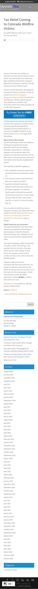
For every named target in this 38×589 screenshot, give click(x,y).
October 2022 (8, 452)
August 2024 (8, 404)
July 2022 (7, 462)
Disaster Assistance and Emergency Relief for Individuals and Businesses (18, 215)
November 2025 (9, 381)
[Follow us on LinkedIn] (27, 580)
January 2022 (8, 481)
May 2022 (7, 468)
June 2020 (7, 542)
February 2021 (9, 517)
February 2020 (9, 555)
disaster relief (18, 134)
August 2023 (8, 420)
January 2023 (8, 442)
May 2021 (7, 507)
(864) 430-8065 (11, 2)
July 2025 (7, 384)
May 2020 (7, 546)
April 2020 (7, 549)
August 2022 (8, 458)
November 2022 (9, 449)
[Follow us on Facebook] (7, 580)
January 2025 (8, 397)
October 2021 (8, 491)
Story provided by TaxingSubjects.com (18, 294)
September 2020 (9, 533)
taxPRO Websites (24, 586)
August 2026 (8, 371)
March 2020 (8, 552)
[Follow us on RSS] (22, 580)
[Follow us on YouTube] (32, 580)
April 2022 (7, 471)
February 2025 (9, 394)
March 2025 (8, 391)
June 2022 (7, 465)
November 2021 (9, 487)
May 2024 (7, 413)
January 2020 (8, 558)
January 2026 (8, 375)
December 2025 (9, 378)
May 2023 (7, 429)
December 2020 (9, 523)
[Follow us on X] (12, 580)
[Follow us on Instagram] (17, 580)
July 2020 (7, 539)
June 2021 (7, 504)
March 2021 (8, 513)
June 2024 (7, 410)
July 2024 (7, 407)
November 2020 (9, 526)
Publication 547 (9, 284)
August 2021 (8, 497)
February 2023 (9, 439)
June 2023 (7, 426)
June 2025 (7, 388)
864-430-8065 (11, 321)
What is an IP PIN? (10, 360)
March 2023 (8, 436)
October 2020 (8, 529)
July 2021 (7, 500)
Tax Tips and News (10, 35)
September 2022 (9, 455)
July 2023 (7, 423)
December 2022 (9, 446)
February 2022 (9, 478)
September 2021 (9, 494)
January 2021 (8, 520)
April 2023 (7, 433)
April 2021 (7, 510)
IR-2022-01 (13, 290)
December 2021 (9, 484)
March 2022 (8, 475)
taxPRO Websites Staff (13, 33)
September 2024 (9, 400)
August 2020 (8, 536)
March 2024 (8, 417)
